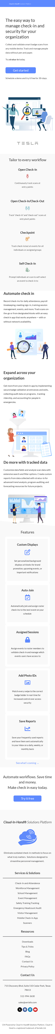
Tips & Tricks (27, 946)
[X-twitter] (19, 1009)
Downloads (27, 941)
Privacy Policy (27, 966)
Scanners (27, 922)
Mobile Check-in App (27, 918)
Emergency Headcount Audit (27, 908)
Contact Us (27, 961)
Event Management (27, 898)
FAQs (27, 956)
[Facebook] (25, 1009)
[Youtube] (35, 1009)
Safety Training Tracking (27, 903)
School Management (28, 893)
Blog (27, 951)
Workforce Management (27, 888)
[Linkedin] (30, 1009)
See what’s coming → (27, 762)
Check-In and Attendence (27, 883)
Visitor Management (27, 913)
